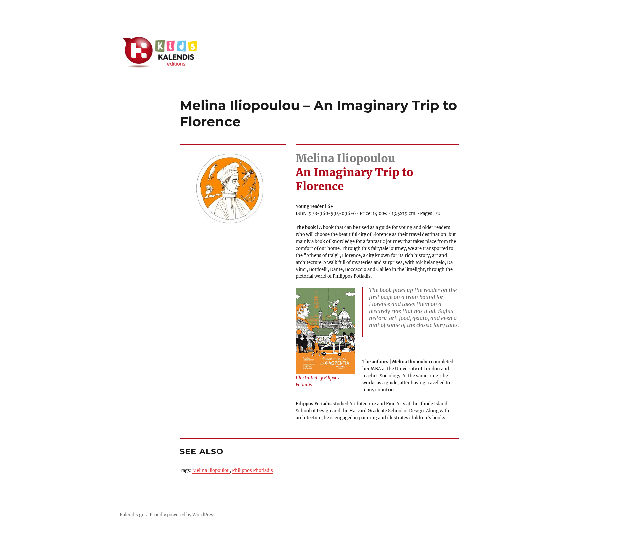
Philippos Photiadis (252, 470)
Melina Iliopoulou (211, 470)
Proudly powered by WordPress (183, 515)
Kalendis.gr (132, 515)
